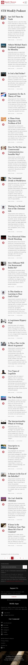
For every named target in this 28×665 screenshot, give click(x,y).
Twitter (5, 632)
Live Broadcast (7, 623)
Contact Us (4, 645)
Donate (14, 597)
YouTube (5, 625)
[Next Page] (23, 558)
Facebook (6, 627)
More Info (24, 609)
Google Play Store (9, 615)
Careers (3, 643)
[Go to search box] (24, 2)
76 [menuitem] (20, 558)
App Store (7, 612)
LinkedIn (5, 634)
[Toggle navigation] (26, 2)
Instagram (6, 630)
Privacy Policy (4, 640)
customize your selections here (14, 581)
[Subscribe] (25, 567)
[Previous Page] (4, 558)
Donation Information (15, 600)
